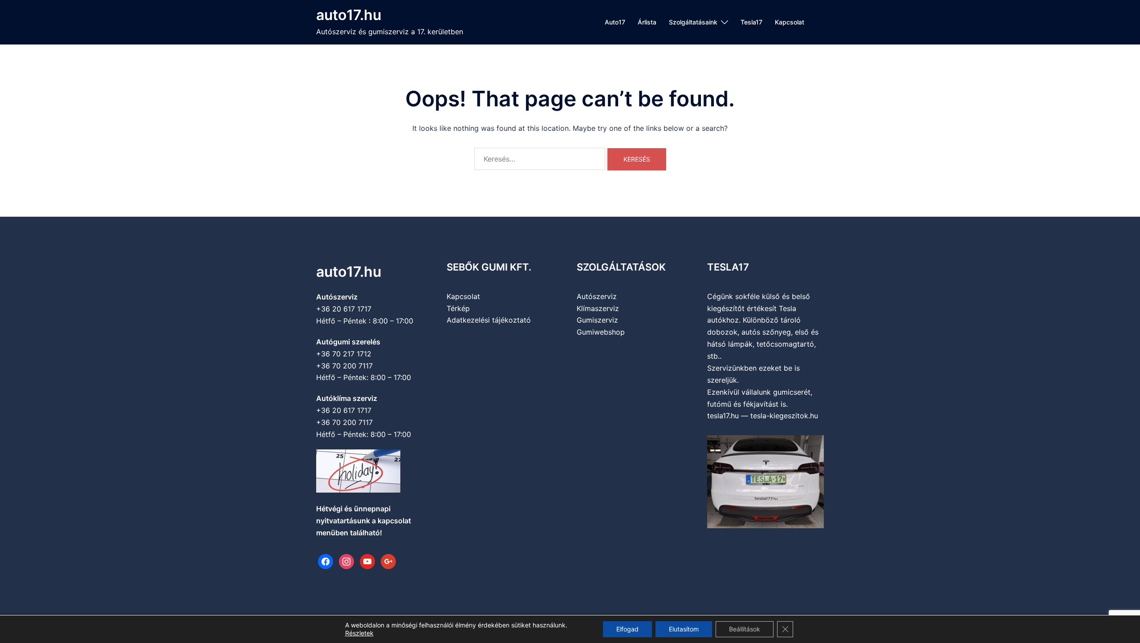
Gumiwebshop (601, 332)
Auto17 (615, 22)
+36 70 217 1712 (343, 353)
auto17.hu (348, 15)
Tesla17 (751, 22)
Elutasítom (684, 629)
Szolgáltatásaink (693, 22)
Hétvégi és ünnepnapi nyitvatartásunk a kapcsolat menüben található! (363, 520)
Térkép (458, 308)
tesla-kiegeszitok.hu (784, 415)
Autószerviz (597, 296)
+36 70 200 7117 (344, 365)
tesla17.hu (723, 415)
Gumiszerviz (597, 319)
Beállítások (744, 629)
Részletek (359, 633)
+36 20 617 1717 (343, 308)
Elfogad (627, 629)
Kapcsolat (789, 22)
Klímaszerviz (598, 308)
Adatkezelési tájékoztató (489, 319)
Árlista (647, 22)
